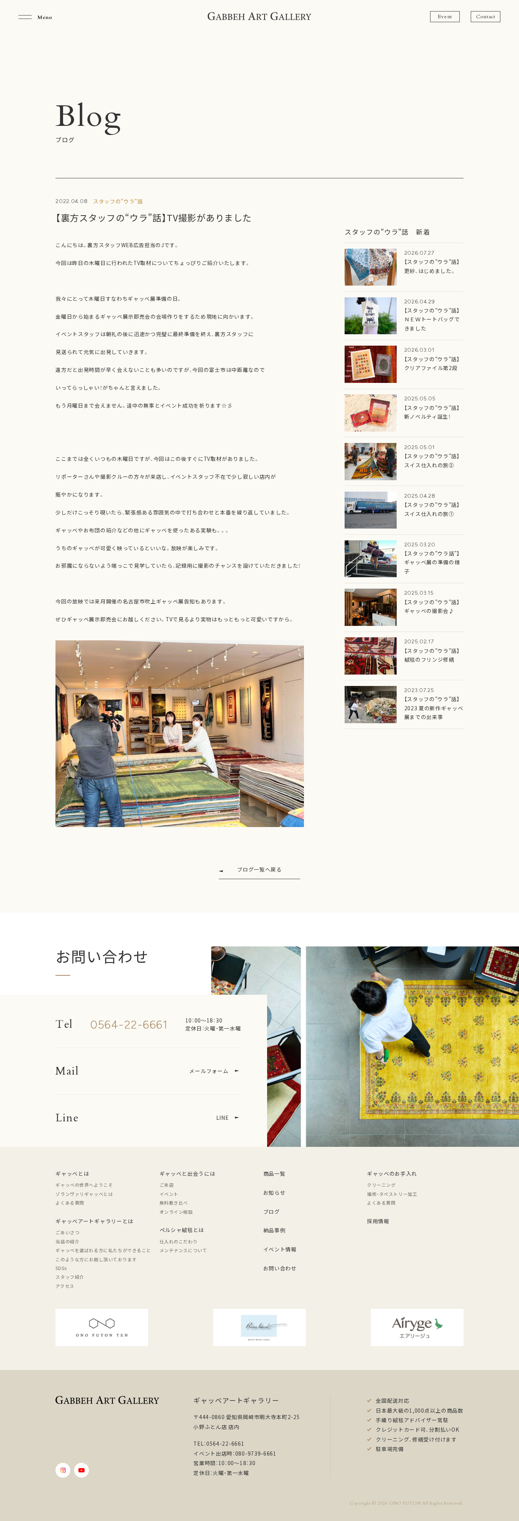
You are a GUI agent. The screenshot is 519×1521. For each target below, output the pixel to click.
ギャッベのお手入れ (392, 1173)
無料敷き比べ (174, 1202)
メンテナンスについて (183, 1250)
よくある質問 (69, 1202)
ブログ (271, 1211)
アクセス (64, 1286)
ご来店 (167, 1184)
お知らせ (274, 1192)
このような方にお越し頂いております (96, 1259)
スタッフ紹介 (69, 1276)
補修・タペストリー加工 (392, 1194)
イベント (169, 1194)
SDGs (60, 1268)
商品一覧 (274, 1173)
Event (445, 16)
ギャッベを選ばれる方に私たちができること (103, 1250)
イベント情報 (280, 1249)
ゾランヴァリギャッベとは (84, 1194)
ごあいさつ (67, 1232)
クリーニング (381, 1184)
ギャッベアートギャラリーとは (94, 1221)
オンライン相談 (176, 1211)
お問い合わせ (280, 1268)
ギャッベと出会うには (187, 1173)
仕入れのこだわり (179, 1241)
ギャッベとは (72, 1173)
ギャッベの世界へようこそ (84, 1184)
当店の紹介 (67, 1241)
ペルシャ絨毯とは (182, 1230)
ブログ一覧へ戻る (259, 869)
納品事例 (274, 1230)
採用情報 (378, 1221)
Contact (485, 16)
